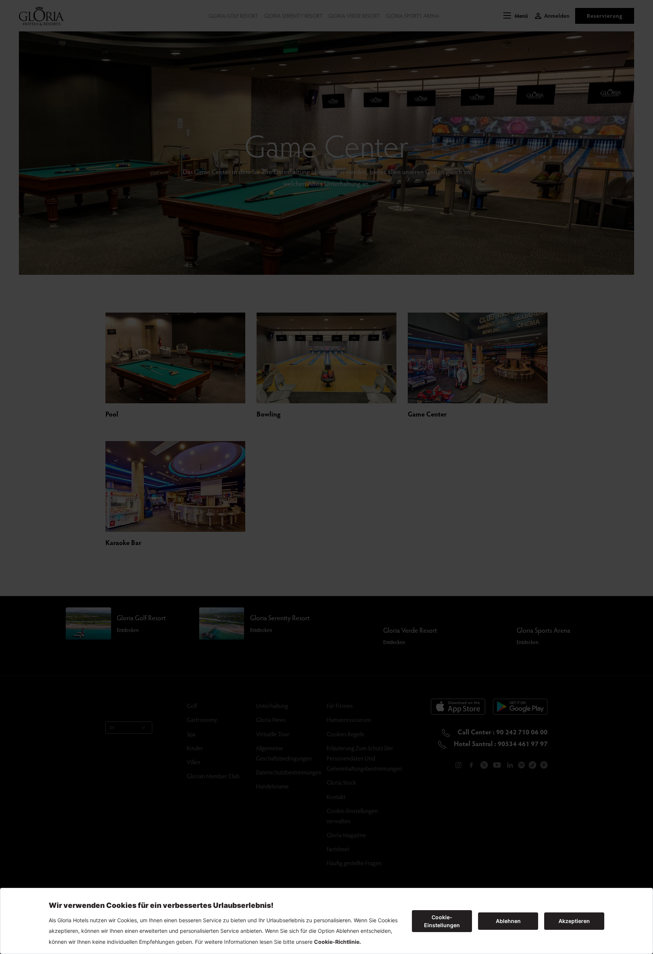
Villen (193, 762)
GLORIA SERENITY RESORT (293, 15)
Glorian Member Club (213, 776)
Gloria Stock (341, 782)
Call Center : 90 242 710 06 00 (502, 731)
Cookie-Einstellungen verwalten (352, 816)
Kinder (195, 748)
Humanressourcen (348, 719)
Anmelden (556, 15)
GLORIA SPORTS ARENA (412, 15)
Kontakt (335, 797)
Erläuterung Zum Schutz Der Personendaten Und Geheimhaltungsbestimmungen (364, 758)
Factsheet (337, 849)
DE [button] (112, 727)
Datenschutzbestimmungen (289, 772)
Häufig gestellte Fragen (354, 863)
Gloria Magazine (346, 835)
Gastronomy (202, 719)
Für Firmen (339, 705)
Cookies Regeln (345, 734)
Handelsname (272, 786)
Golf (192, 705)
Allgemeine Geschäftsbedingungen (284, 753)
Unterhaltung (272, 705)
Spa (191, 734)
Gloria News (271, 719)
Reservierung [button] (604, 15)
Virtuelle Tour (272, 734)
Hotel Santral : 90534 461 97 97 (500, 743)
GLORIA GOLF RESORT (233, 15)
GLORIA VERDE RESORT (354, 15)
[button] (515, 15)
